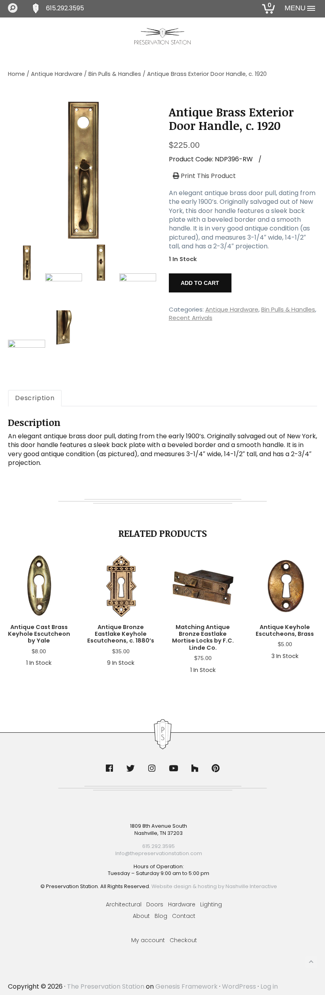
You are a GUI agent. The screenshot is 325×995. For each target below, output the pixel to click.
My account (148, 940)
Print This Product (207, 176)
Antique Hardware (56, 74)
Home (16, 74)
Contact (183, 916)
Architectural (123, 904)
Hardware (181, 904)
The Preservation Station (105, 986)
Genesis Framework (186, 986)
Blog (161, 916)
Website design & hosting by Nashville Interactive (214, 886)
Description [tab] (35, 398)
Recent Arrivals (190, 318)
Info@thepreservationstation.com (158, 853)
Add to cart (200, 283)
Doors (154, 904)
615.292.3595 (65, 8)
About (141, 916)
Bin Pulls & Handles (114, 74)
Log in (269, 986)
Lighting (211, 904)
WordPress (239, 986)
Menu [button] (295, 8)
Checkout (183, 940)
